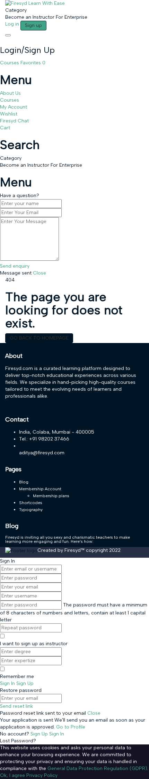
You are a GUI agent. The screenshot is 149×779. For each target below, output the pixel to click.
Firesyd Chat (14, 121)
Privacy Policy (42, 775)
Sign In (56, 734)
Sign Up (39, 734)
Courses (10, 63)
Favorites (32, 63)
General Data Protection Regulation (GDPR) (97, 768)
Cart (5, 128)
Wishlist (8, 114)
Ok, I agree (12, 775)
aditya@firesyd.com (41, 453)
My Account (13, 107)
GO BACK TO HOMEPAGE (39, 338)
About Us (10, 93)
